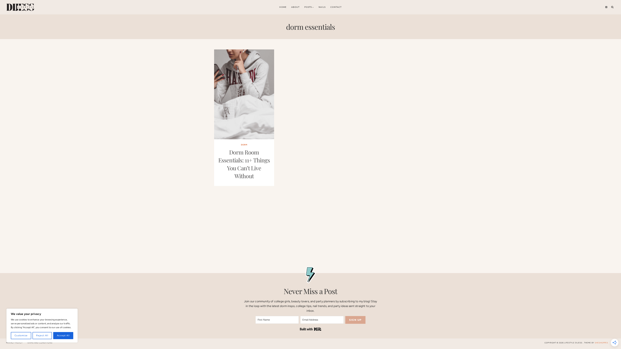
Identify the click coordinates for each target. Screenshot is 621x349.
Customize (21, 335)
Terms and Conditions (39, 343)
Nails (322, 7)
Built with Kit (310, 329)
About (295, 7)
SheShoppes (601, 343)
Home (282, 7)
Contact (336, 7)
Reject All (42, 335)
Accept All (63, 335)
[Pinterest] (606, 7)
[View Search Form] (612, 7)
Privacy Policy (14, 343)
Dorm (244, 145)
